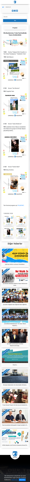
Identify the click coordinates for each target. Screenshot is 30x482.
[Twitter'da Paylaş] (17, 10)
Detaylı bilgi (14, 479)
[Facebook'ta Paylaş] (15, 10)
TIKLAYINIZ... (21, 205)
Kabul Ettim (22, 479)
